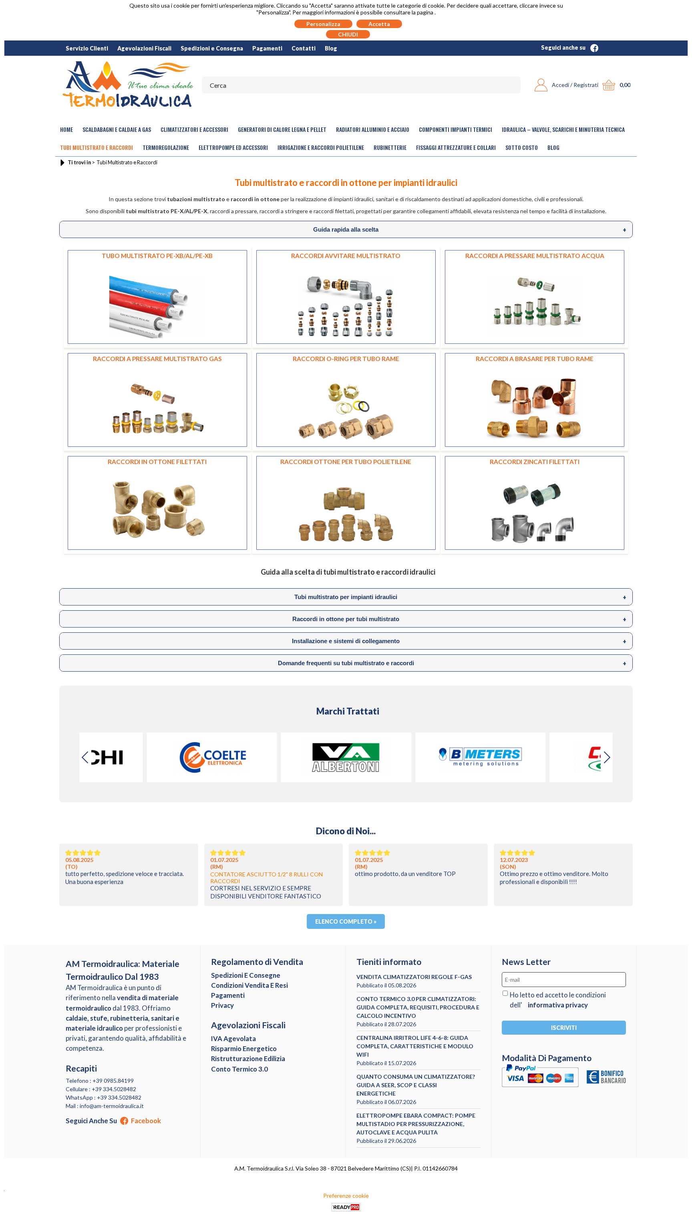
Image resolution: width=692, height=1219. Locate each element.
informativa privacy (558, 1005)
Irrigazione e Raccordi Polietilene (321, 147)
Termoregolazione (166, 147)
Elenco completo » (345, 921)
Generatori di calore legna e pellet (282, 129)
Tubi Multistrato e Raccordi (96, 147)
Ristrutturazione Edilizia (248, 1058)
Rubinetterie (390, 147)
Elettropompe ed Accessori (233, 147)
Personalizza (323, 23)
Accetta (379, 23)
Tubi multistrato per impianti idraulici (460, 597)
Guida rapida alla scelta (469, 229)
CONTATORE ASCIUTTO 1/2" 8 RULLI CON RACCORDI (266, 877)
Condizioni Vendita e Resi (249, 985)
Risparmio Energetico (244, 1048)
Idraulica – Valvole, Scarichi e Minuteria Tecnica (563, 129)
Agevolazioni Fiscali (144, 48)
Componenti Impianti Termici (455, 129)
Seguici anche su (564, 47)
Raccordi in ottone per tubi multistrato (459, 619)
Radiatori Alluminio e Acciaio (372, 129)
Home (66, 129)
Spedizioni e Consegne (245, 975)
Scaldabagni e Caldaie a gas (116, 129)
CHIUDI (348, 34)
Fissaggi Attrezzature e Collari (456, 147)
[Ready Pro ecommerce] (346, 1207)
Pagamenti (267, 48)
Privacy (222, 1005)
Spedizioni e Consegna (212, 48)
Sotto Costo (521, 147)
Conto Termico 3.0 (239, 1069)
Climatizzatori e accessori (194, 129)
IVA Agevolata (233, 1038)
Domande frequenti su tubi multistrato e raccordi (452, 663)
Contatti (304, 48)
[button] (607, 757)
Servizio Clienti (87, 48)
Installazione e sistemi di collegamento (459, 641)
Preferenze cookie (346, 1195)
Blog (331, 48)
